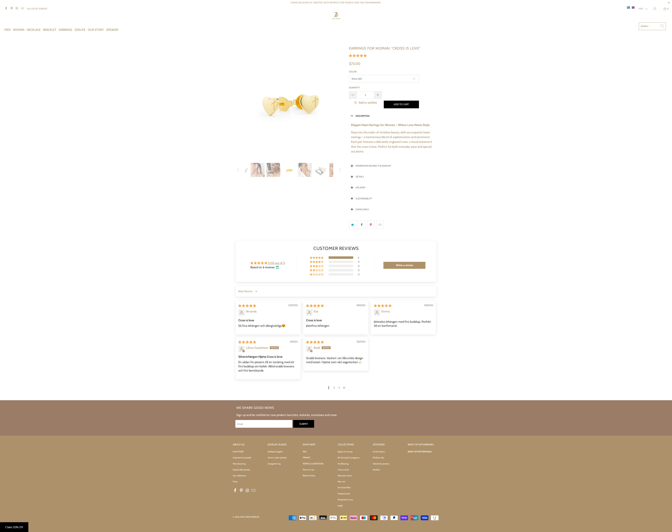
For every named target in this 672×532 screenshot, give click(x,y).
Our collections (239, 475)
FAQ (304, 451)
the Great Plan (344, 487)
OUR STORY (96, 29)
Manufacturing (239, 463)
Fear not (341, 481)
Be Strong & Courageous (348, 457)
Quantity (354, 87)
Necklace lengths (275, 451)
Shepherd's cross (345, 499)
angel (340, 505)
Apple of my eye (345, 451)
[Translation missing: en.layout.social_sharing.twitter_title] (352, 225)
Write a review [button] (404, 265)
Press (235, 481)
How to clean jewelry (277, 457)
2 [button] (334, 387)
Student (376, 469)
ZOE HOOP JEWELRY (249, 517)
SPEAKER (112, 29)
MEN (7, 29)
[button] (358, 55)
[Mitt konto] (655, 8)
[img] (247, 305)
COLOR (352, 71)
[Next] (339, 101)
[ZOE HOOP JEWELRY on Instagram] (16, 8)
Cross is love (343, 469)
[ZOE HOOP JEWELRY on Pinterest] (11, 8)
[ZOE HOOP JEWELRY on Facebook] (5, 8)
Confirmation (379, 451)
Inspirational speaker (242, 457)
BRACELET (49, 29)
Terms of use (308, 469)
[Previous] (239, 101)
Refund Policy (309, 475)
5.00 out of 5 (276, 263)
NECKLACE (34, 29)
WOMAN (18, 29)
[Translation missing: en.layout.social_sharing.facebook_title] (362, 225)
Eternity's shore (345, 475)
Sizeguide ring (274, 463)
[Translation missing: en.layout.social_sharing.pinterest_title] (371, 225)
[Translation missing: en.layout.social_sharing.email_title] (380, 225)
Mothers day (378, 457)
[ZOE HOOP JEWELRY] (336, 16)
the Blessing (343, 463)
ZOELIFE (80, 29)
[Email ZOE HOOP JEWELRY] (22, 8)
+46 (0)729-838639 (36, 8)
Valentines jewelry (381, 463)
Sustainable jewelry (241, 469)
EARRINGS (65, 29)
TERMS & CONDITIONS (313, 463)
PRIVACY (306, 457)
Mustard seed (344, 493)
